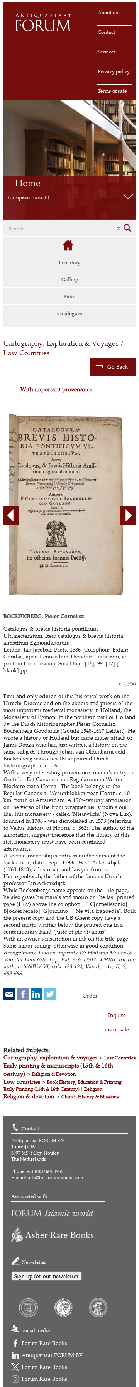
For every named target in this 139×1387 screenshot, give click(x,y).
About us (108, 12)
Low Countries (26, 353)
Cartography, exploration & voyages (50, 1057)
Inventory (69, 262)
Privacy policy (114, 71)
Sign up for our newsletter (46, 1276)
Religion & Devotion (54, 1074)
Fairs (69, 296)
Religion (93, 1089)
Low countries (21, 1082)
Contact (106, 31)
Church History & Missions (90, 1096)
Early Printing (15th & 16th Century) (41, 1089)
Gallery (69, 279)
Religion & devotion (28, 1096)
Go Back (117, 366)
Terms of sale (112, 90)
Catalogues (69, 313)
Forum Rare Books (44, 1343)
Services (107, 51)
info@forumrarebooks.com (55, 1177)
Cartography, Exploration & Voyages (61, 343)
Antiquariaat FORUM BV (52, 1355)
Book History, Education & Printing (84, 1082)
